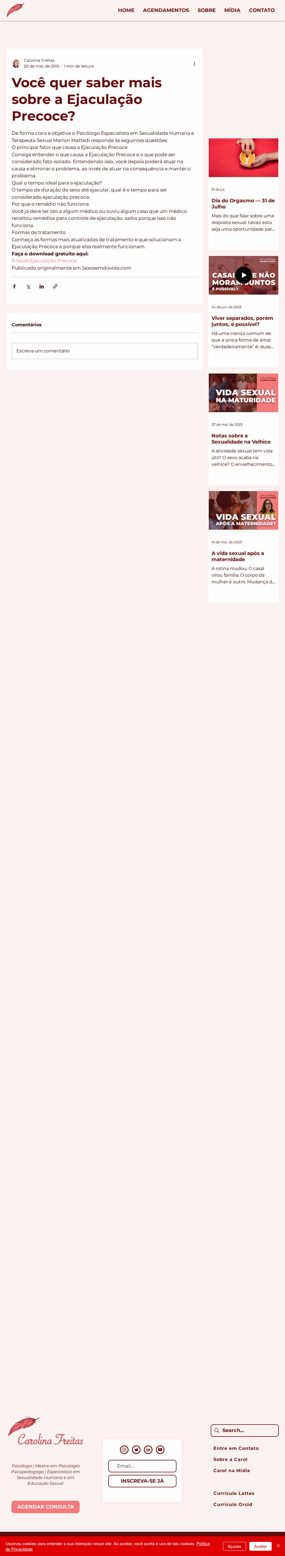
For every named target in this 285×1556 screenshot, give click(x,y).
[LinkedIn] (148, 1449)
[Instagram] (124, 1449)
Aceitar (260, 1546)
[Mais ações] (194, 63)
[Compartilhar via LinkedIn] (41, 286)
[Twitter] (136, 1449)
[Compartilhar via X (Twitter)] (28, 286)
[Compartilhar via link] (55, 286)
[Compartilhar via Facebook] (14, 286)
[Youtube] (160, 1449)
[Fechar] (278, 1546)
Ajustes (234, 1546)
